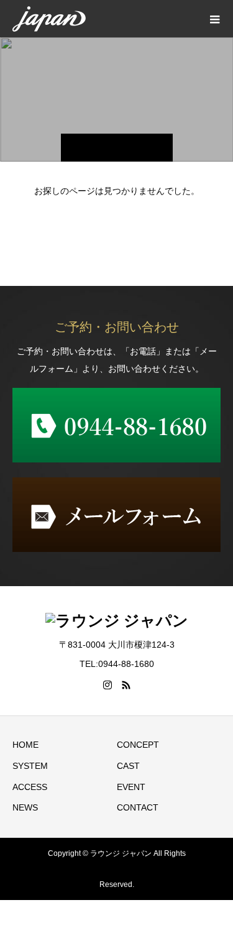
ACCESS (29, 787)
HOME (25, 745)
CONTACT (137, 807)
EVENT (131, 787)
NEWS (25, 807)
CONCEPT (138, 745)
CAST (128, 766)
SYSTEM (30, 766)
